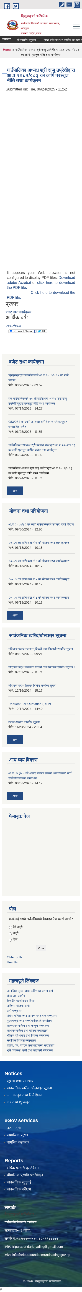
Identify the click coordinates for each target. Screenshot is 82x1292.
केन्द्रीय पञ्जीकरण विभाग (21, 1001)
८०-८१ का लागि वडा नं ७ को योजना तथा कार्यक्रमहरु (38, 542)
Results (12, 962)
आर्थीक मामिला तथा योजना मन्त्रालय (27, 1030)
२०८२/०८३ (13, 326)
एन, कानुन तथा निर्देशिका (24, 1095)
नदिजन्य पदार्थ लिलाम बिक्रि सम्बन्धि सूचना (32, 685)
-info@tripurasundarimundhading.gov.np (40, 1255)
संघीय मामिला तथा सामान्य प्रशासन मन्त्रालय (32, 1015)
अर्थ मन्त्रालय (14, 1010)
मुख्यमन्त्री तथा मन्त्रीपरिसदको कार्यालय (29, 1020)
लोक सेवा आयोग (16, 996)
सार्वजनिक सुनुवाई (19, 1182)
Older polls (14, 957)
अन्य (15, 491)
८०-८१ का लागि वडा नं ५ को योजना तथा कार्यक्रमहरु (38, 579)
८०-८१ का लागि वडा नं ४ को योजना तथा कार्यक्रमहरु (38, 597)
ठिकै (15, 939)
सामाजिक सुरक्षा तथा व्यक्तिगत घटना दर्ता (30, 991)
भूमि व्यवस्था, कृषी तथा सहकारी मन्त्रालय (30, 1050)
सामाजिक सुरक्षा (17, 1135)
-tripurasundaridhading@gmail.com (37, 1246)
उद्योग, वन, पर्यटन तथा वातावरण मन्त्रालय (30, 1045)
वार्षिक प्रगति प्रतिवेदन (23, 1168)
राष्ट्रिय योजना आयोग (19, 1005)
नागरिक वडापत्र (18, 1142)
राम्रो (15, 933)
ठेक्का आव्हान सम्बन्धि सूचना (24, 722)
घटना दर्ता (14, 1128)
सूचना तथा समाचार (20, 1081)
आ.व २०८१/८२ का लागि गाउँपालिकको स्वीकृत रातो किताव (41, 524)
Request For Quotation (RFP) (29, 704)
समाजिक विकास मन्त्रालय (21, 1040)
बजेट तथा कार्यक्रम (18, 312)
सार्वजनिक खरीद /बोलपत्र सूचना (29, 1088)
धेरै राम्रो (18, 927)
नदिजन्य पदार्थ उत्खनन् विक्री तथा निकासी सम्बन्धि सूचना (40, 649)
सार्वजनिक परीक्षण (19, 1189)
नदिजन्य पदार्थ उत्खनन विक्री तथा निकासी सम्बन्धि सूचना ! (41, 667)
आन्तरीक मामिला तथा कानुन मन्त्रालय (28, 1025)
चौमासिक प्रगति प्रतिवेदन (25, 1175)
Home (7, 49)
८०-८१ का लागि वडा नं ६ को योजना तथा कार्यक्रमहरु (38, 561)
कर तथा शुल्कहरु (19, 1102)
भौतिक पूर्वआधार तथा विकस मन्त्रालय (28, 1035)
